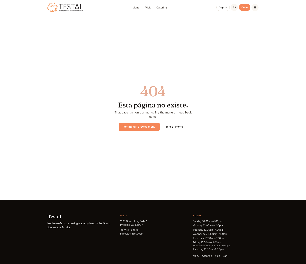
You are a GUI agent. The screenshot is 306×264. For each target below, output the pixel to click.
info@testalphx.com (131, 233)
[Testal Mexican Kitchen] (65, 7)
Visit (148, 7)
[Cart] (255, 7)
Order (244, 7)
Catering (161, 7)
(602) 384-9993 (129, 230)
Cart (225, 255)
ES (234, 7)
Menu (136, 7)
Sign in (223, 7)
